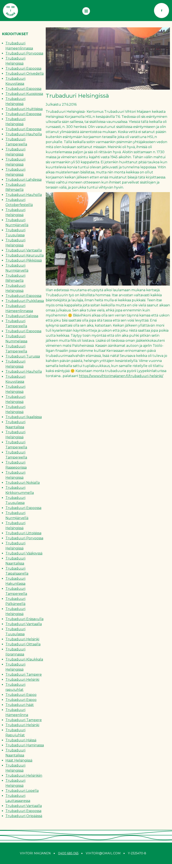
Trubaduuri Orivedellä (24, 74)
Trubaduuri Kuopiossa (24, 94)
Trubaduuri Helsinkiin (23, 776)
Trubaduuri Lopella (22, 791)
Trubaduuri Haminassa (24, 745)
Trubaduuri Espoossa (23, 68)
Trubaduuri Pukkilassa (24, 301)
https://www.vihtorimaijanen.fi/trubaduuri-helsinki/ (121, 376)
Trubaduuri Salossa (21, 316)
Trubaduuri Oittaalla (22, 644)
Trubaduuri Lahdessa (23, 180)
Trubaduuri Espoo (20, 695)
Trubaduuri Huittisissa (24, 109)
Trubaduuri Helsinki (22, 639)
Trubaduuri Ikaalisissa (23, 417)
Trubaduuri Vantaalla (23, 250)
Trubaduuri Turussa (22, 356)
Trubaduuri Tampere (23, 675)
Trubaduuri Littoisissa (23, 533)
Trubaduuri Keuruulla (24, 255)
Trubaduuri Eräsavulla (24, 619)
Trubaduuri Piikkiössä (23, 260)
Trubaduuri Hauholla (23, 134)
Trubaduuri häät (19, 705)
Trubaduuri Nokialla (22, 483)
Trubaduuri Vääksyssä (23, 553)
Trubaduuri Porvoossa (24, 53)
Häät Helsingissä (18, 760)
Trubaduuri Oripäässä (23, 816)
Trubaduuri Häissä (20, 740)
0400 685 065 (68, 853)
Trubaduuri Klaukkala (24, 659)
